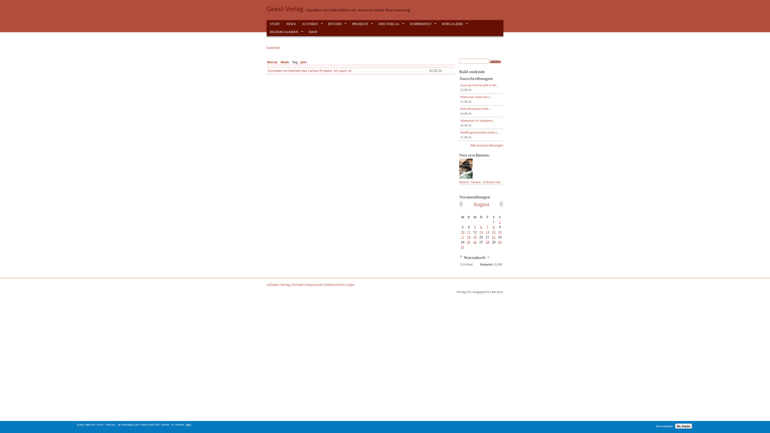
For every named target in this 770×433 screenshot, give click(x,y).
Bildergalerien (282, 32)
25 (468, 242)
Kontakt (298, 284)
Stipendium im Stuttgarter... (477, 120)
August (481, 204)
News (291, 24)
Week (285, 62)
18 (468, 237)
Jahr (303, 62)
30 (500, 242)
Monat (272, 62)
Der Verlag (387, 24)
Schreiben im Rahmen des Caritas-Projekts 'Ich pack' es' (310, 71)
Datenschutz (334, 284)
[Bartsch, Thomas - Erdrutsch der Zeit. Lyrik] (466, 177)
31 (462, 247)
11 (468, 232)
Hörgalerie (451, 24)
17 (462, 237)
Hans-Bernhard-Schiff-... (476, 108)
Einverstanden (664, 426)
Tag (295, 62)
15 (493, 232)
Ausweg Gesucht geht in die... (479, 85)
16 (500, 232)
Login (350, 284)
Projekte (358, 24)
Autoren (308, 24)
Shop (313, 32)
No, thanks (683, 426)
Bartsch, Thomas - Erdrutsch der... (481, 182)
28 (487, 242)
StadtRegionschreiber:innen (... (479, 132)
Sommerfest (419, 24)
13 (481, 232)
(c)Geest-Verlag (278, 284)
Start (275, 24)
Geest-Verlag (285, 9)
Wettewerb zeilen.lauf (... (476, 97)
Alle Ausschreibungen (486, 145)
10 (462, 232)
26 (475, 242)
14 (487, 232)
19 (475, 237)
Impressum (314, 284)
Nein (188, 424)
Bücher (333, 24)
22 (493, 237)
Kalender (273, 48)
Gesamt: (486, 264)
